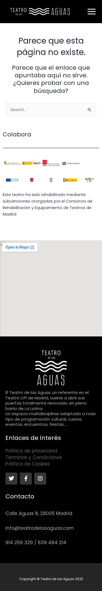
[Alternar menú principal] (91, 11)
